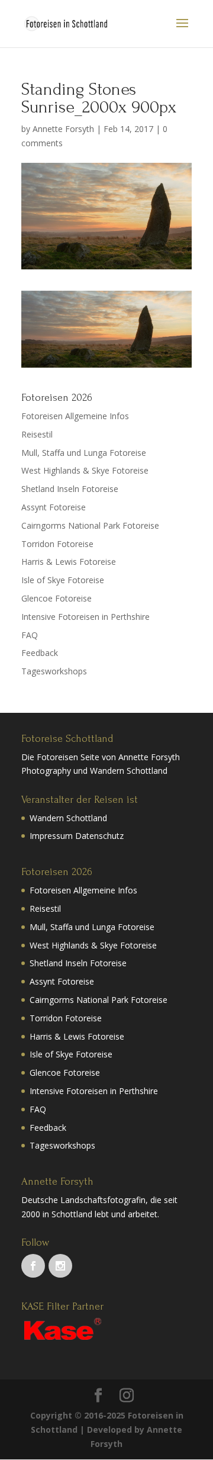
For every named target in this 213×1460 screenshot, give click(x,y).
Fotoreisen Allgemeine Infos (75, 416)
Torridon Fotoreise (57, 543)
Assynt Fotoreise (53, 507)
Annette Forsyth (63, 128)
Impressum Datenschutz (77, 835)
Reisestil (37, 434)
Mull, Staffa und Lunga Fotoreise (83, 452)
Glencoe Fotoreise (56, 598)
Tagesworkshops (54, 671)
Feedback (39, 652)
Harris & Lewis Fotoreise (68, 561)
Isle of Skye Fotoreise (62, 580)
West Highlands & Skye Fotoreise (85, 470)
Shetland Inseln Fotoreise (69, 488)
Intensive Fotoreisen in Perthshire (85, 616)
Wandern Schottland (68, 818)
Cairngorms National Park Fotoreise (90, 525)
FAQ (29, 635)
